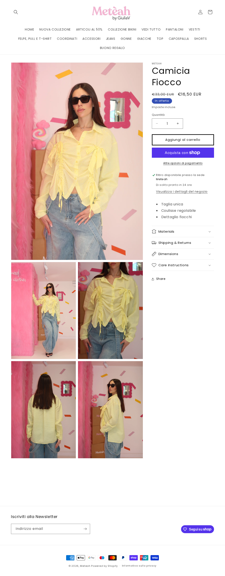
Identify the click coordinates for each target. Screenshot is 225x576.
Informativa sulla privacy (139, 565)
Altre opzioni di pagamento (183, 163)
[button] (16, 12)
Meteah (85, 566)
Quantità (158, 115)
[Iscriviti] (85, 529)
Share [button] (161, 279)
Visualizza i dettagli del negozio (182, 191)
